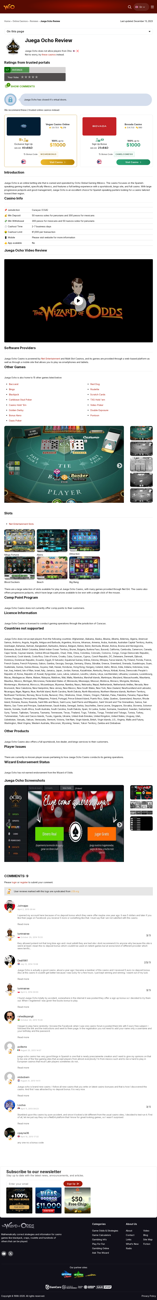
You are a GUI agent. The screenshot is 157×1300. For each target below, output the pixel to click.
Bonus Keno (15, 415)
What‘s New (132, 1243)
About (129, 1230)
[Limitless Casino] (19, 1201)
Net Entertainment (50, 358)
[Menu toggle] (152, 7)
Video (146, 1230)
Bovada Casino (133, 124)
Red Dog (95, 384)
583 (140, 127)
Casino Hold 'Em (17, 405)
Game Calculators (101, 1235)
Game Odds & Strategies (105, 1230)
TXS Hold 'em (97, 399)
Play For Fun (98, 1243)
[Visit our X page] (10, 1253)
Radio (129, 1248)
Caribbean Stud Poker (20, 399)
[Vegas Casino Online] (48, 1201)
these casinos (49, 54)
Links (128, 1239)
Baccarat (13, 384)
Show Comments (21, 86)
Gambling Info (99, 1239)
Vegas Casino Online (58, 124)
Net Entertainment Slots (21, 523)
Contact (130, 1235)
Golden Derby (16, 410)
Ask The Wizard (100, 1252)
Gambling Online (100, 1248)
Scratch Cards (97, 394)
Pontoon (94, 415)
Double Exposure (99, 410)
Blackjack (14, 394)
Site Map (148, 1239)
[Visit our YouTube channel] (3, 1253)
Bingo (12, 389)
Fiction (146, 1243)
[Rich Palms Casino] (78, 1201)
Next (120, 464)
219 (64, 127)
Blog (145, 1235)
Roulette (94, 389)
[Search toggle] (129, 7)
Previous (9, 464)
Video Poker (96, 405)
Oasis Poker (15, 420)
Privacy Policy (149, 1296)
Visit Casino (56, 162)
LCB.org (75, 891)
